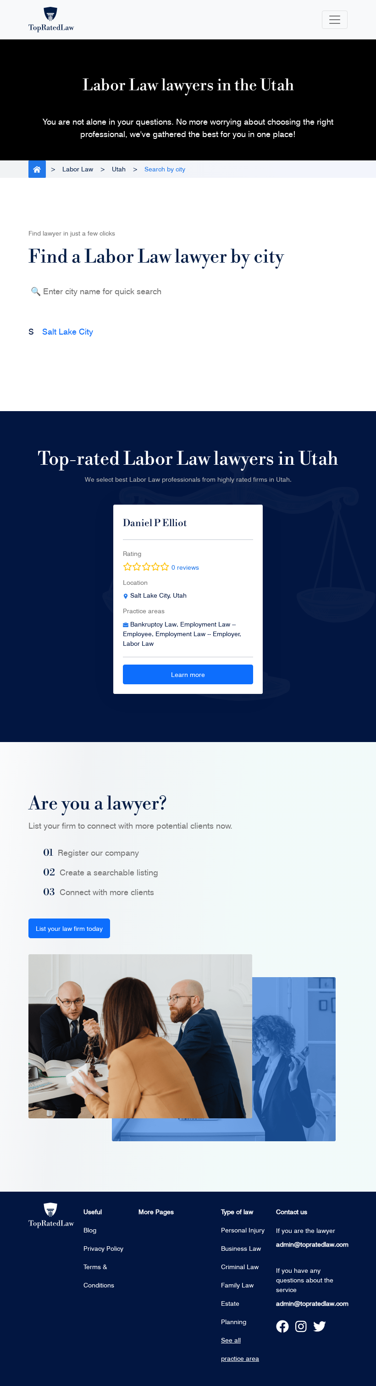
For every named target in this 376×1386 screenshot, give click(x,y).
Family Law (237, 1285)
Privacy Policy (103, 1248)
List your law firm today (69, 928)
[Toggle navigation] (335, 20)
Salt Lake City (67, 331)
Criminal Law (240, 1266)
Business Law (241, 1248)
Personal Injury (243, 1230)
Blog (89, 1230)
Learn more (188, 674)
